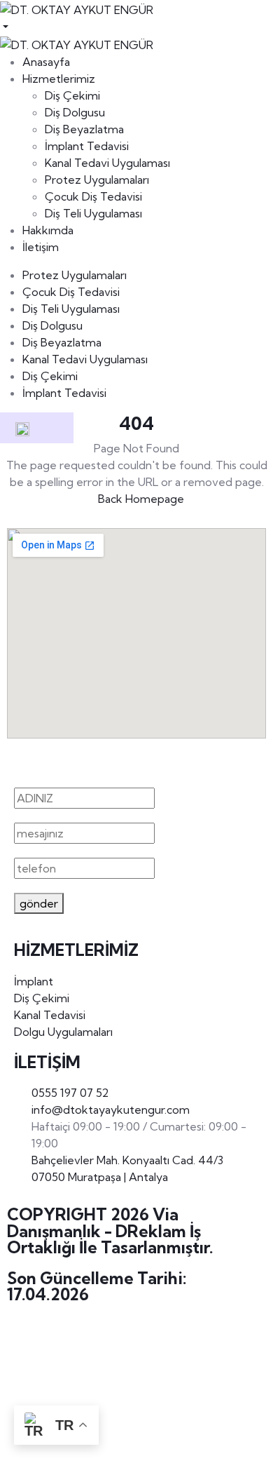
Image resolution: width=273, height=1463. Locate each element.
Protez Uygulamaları (74, 275)
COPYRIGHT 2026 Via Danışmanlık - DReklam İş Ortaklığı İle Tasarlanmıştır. (110, 1231)
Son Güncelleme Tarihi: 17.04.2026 (97, 1286)
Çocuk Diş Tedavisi (71, 292)
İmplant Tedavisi (64, 393)
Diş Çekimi (50, 376)
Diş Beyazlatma (62, 342)
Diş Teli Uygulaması (71, 309)
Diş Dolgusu (52, 325)
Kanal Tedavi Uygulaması (85, 359)
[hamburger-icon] (50, 427)
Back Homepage (141, 499)
